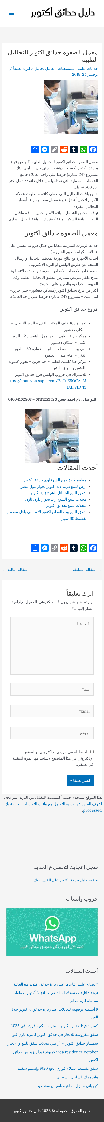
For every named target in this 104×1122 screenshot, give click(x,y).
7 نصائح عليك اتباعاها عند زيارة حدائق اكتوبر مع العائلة (55, 984)
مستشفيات (67, 68)
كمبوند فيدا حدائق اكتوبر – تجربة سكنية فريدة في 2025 (54, 1025)
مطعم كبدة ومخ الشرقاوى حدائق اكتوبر (54, 479)
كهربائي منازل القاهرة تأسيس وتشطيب (66, 1085)
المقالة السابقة (87, 569)
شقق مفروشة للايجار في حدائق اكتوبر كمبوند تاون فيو (55, 1034)
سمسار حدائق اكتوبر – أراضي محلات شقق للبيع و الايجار (53, 1043)
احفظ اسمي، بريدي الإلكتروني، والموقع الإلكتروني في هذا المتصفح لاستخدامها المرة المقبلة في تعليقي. (53, 758)
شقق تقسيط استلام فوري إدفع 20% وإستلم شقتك (57, 1068)
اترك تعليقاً (21, 68)
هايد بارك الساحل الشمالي (77, 1077)
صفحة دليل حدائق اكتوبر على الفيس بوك (66, 880)
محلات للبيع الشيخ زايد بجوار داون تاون (55, 499)
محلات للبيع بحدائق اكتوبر (66, 505)
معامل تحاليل (45, 68)
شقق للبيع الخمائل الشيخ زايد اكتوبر (58, 492)
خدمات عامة (88, 68)
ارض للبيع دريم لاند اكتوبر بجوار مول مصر (53, 486)
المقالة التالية (16, 569)
